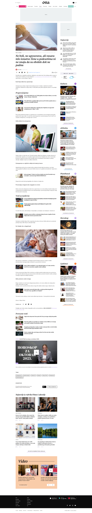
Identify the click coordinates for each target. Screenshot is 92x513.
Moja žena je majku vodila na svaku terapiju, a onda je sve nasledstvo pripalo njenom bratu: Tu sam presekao (67, 49)
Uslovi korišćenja (54, 367)
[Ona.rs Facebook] (67, 505)
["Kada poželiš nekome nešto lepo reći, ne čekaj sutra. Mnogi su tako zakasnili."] (62, 119)
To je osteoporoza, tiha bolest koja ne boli (43, 76)
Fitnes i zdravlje (18, 52)
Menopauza (51, 375)
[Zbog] (19, 267)
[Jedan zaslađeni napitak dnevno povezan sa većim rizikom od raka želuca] (62, 148)
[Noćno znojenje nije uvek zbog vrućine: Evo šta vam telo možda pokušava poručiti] (19, 334)
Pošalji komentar (52, 386)
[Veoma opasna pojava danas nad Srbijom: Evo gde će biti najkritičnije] (19, 205)
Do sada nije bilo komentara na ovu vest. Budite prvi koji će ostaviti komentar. (24, 387)
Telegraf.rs (18, 2)
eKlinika (64, 128)
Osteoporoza (18, 375)
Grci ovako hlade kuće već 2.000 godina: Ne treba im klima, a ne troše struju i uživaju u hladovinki (68, 55)
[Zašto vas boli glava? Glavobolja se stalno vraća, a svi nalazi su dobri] (62, 159)
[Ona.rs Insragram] (73, 505)
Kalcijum (39, 375)
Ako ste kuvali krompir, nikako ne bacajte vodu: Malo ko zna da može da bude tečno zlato (68, 65)
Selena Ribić (19, 69)
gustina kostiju (26, 375)
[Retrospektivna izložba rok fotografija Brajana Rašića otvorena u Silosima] (62, 108)
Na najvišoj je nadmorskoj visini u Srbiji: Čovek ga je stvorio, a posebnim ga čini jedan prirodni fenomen (68, 60)
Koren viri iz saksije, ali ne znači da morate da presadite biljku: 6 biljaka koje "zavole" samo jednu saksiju (68, 44)
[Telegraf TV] (75, 505)
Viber (17, 309)
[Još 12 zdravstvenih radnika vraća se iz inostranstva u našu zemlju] (62, 164)
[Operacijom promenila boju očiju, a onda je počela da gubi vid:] (19, 291)
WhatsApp (54, 308)
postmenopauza (19, 377)
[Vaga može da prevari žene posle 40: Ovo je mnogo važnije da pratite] (19, 318)
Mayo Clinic (45, 375)
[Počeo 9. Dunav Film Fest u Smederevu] (62, 113)
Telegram (21, 309)
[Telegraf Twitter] (70, 505)
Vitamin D (33, 375)
